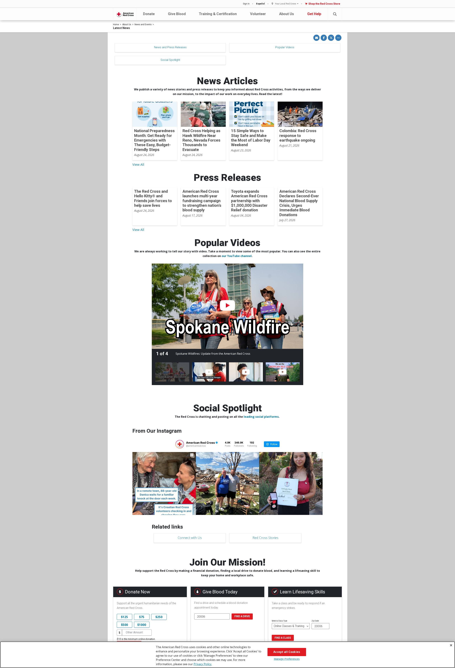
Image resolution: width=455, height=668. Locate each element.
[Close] (451, 645)
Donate (149, 14)
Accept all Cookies (286, 652)
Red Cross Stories (265, 538)
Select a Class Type (279, 621)
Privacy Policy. (203, 664)
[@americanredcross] (179, 444)
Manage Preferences (287, 659)
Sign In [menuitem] (246, 4)
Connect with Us (190, 538)
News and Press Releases (170, 47)
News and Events (143, 24)
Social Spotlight (170, 60)
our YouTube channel (237, 256)
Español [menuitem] (260, 4)
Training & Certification (218, 14)
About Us (286, 14)
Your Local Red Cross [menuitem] (285, 4)
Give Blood (177, 14)
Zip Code (315, 621)
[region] (227, 654)
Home (116, 24)
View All (138, 164)
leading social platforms (261, 417)
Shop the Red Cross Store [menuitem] (324, 4)
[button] (335, 14)
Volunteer (258, 14)
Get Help (314, 14)
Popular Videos (284, 47)
